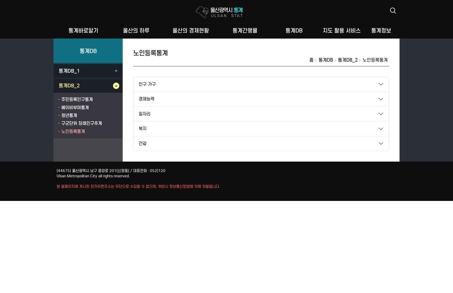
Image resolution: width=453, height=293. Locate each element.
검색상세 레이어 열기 (393, 10)
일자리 (144, 114)
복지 (143, 128)
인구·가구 (147, 84)
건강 (143, 143)
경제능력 (146, 99)
